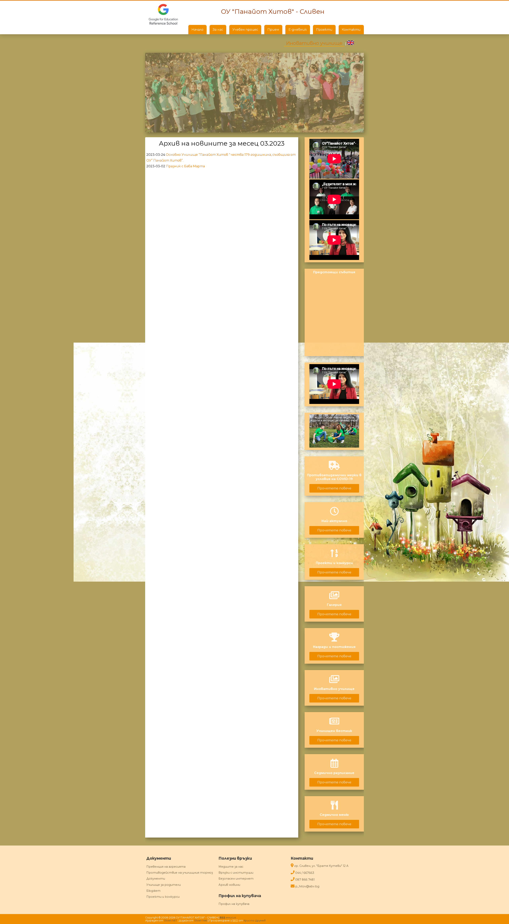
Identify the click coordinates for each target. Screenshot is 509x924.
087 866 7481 (305, 879)
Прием (273, 29)
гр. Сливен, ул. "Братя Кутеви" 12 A (321, 866)
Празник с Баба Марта (185, 166)
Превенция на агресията (166, 866)
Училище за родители (163, 885)
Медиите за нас (231, 866)
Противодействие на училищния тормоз (179, 872)
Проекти (324, 29)
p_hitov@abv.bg (307, 886)
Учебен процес (245, 29)
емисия (228, 917)
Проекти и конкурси (163, 897)
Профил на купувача (234, 904)
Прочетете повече (334, 488)
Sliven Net (200, 920)
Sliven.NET (170, 920)
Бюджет (153, 891)
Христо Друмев (255, 920)
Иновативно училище (314, 43)
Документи (155, 878)
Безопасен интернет (236, 878)
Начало (197, 29)
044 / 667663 (304, 873)
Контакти (351, 29)
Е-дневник (297, 29)
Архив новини (229, 885)
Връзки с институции (236, 872)
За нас (218, 29)
